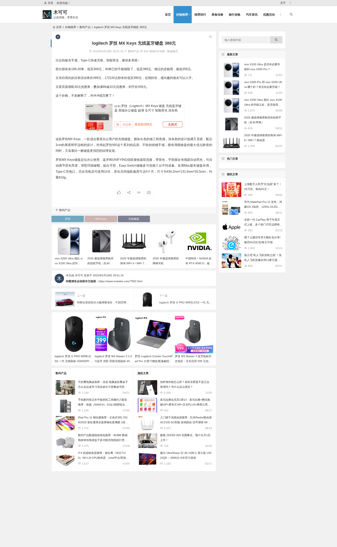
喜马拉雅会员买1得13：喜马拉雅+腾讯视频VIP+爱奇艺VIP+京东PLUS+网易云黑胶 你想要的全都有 (185, 404)
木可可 (60, 12)
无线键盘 (133, 218)
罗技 (67, 218)
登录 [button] (50, 2)
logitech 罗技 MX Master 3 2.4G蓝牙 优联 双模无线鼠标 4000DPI (114, 361)
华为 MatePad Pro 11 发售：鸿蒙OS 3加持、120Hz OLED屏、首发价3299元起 (263, 206)
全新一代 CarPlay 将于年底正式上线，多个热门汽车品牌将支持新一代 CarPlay (263, 224)
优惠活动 (269, 14)
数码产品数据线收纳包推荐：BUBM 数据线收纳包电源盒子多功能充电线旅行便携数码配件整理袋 (103, 440)
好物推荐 (182, 14)
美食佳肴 (217, 14)
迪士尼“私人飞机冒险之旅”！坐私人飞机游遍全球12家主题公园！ (263, 260)
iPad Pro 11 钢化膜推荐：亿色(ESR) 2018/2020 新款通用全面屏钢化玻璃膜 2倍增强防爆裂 (103, 422)
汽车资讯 (252, 14)
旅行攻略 (234, 14)
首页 (168, 14)
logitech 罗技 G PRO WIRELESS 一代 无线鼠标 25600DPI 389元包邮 (73, 361)
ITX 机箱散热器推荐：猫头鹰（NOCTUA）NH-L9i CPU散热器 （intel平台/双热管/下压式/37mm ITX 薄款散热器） (103, 457)
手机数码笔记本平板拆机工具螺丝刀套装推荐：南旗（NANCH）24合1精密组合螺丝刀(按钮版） (103, 404)
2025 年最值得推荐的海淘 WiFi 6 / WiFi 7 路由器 (134, 263)
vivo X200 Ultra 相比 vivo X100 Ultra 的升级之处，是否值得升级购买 (263, 104)
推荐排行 (200, 14)
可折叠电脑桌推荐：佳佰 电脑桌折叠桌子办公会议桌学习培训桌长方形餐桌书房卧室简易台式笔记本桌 (103, 386)
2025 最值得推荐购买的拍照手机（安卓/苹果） (100, 263)
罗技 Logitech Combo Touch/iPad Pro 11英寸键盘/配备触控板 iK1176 (154, 361)
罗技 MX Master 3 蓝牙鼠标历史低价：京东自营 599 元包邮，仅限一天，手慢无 (193, 361)
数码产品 (85, 27)
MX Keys (100, 218)
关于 (283, 2)
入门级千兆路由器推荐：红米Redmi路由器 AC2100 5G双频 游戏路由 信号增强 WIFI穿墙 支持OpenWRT (186, 422)
